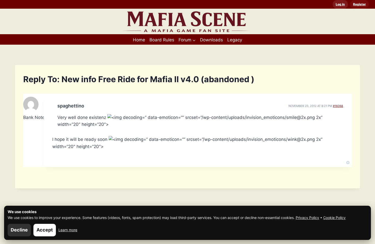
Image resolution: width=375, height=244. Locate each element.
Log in (340, 4)
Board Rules (161, 39)
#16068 (338, 106)
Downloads (211, 39)
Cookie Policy (334, 217)
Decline (19, 230)
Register (359, 4)
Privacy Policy (307, 217)
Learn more (67, 230)
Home (139, 39)
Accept (44, 230)
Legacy (234, 39)
